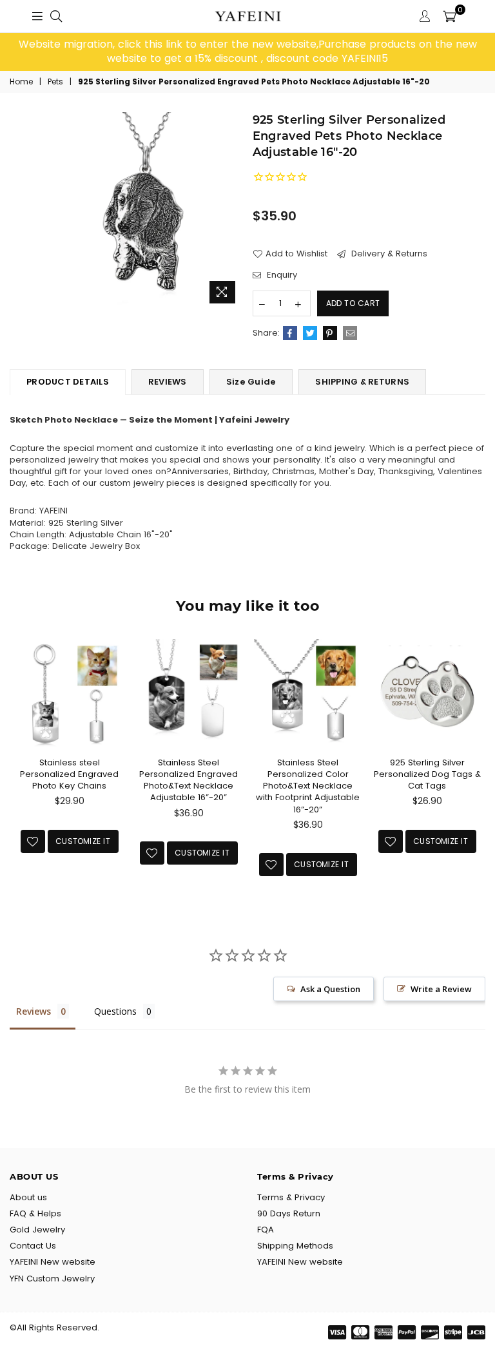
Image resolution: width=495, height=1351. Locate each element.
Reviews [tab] (33, 1011)
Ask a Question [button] (330, 989)
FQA (265, 1229)
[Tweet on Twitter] (310, 333)
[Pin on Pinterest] (330, 333)
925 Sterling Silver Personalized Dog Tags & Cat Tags (427, 774)
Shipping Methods (295, 1246)
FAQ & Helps (35, 1213)
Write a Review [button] (441, 989)
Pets (55, 82)
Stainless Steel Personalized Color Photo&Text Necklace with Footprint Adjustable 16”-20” (308, 786)
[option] (247, 51)
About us (28, 1197)
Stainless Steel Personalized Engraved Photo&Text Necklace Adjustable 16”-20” (188, 780)
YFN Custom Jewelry (52, 1278)
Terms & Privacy (291, 1197)
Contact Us (33, 1246)
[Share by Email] (350, 333)
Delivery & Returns (388, 254)
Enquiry (280, 275)
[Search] (56, 16)
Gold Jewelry (37, 1229)
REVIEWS (167, 382)
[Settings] (424, 16)
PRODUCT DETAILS (67, 382)
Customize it (82, 841)
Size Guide (251, 382)
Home (21, 82)
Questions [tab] (115, 1011)
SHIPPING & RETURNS (362, 382)
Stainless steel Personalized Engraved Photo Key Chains (69, 774)
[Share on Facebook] (290, 333)
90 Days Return (288, 1213)
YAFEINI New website (52, 1262)
